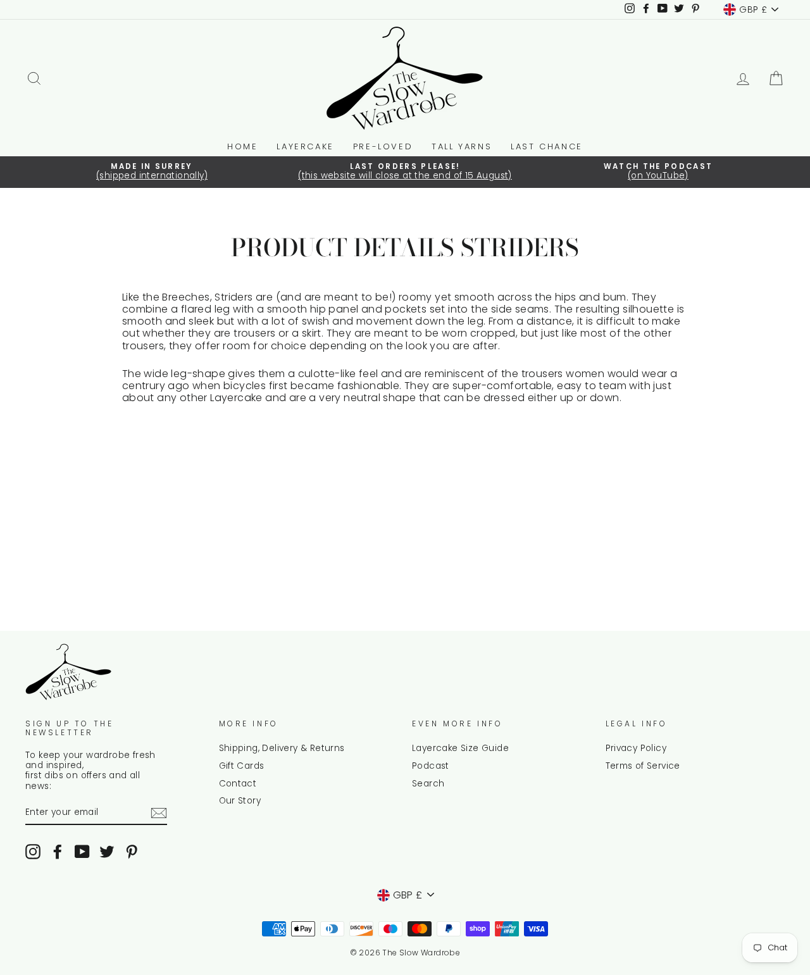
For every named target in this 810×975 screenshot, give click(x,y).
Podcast (430, 766)
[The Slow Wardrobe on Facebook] (57, 851)
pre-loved (383, 146)
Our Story (240, 801)
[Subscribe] (159, 813)
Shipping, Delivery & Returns (282, 748)
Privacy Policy (636, 748)
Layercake (305, 146)
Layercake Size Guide (460, 748)
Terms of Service (643, 766)
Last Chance (547, 146)
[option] (151, 172)
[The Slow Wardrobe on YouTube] (82, 851)
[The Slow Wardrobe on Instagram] (32, 851)
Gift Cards (242, 766)
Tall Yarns (462, 146)
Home (242, 146)
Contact (238, 784)
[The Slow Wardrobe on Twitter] (107, 851)
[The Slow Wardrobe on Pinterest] (131, 851)
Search (428, 784)
